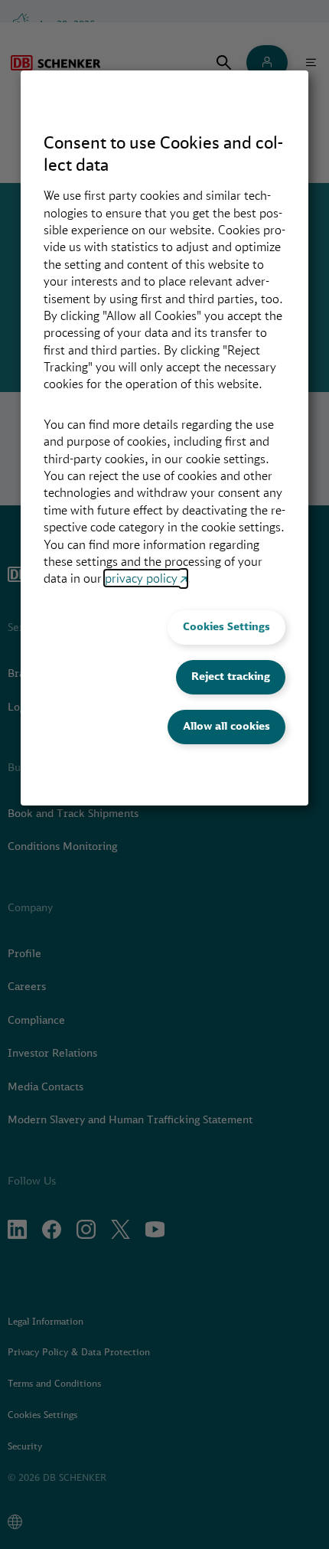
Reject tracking (230, 676)
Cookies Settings (226, 626)
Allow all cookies (226, 726)
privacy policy (141, 578)
